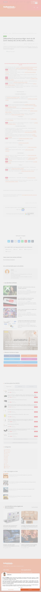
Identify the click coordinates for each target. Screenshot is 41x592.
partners (7, 577)
